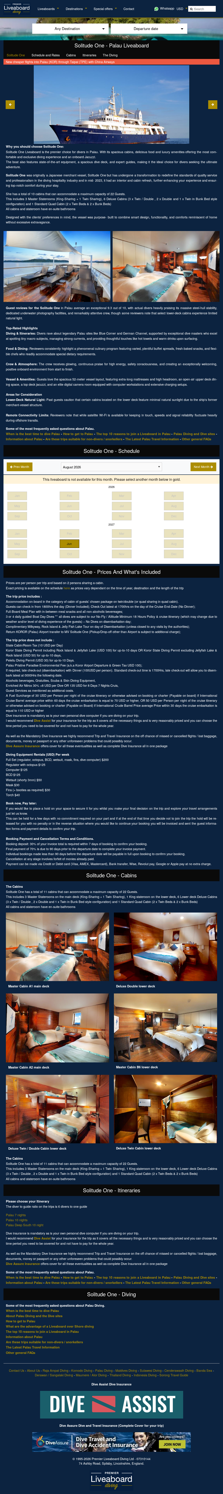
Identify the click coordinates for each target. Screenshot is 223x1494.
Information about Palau (24, 439)
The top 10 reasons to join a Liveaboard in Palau (133, 434)
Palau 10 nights (16, 1220)
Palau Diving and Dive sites (194, 434)
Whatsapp (166, 8)
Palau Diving (104, 1370)
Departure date (146, 28)
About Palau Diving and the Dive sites (34, 1316)
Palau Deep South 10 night (24, 1225)
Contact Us (16, 1370)
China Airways (105, 61)
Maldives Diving (126, 1370)
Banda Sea (204, 1370)
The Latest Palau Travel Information (152, 439)
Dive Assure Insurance (23, 746)
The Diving (110, 55)
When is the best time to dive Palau (33, 434)
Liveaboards (46, 8)
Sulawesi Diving (151, 1370)
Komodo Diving (81, 1370)
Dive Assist (42, 720)
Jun (69, 543)
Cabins (71, 55)
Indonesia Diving (145, 1375)
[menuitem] (17, 8)
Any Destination (67, 28)
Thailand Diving (120, 1375)
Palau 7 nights (16, 1215)
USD (180, 9)
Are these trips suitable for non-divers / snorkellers (83, 439)
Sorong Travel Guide (173, 1375)
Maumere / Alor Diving (91, 1375)
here (67, 588)
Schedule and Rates (46, 55)
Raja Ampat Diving (55, 1370)
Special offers (103, 8)
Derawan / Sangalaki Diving (54, 1375)
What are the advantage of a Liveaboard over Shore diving (50, 1326)
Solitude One (16, 55)
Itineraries (89, 55)
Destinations (74, 8)
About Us (33, 1370)
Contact (128, 8)
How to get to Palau (78, 434)
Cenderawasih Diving (179, 1370)
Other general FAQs (196, 439)
